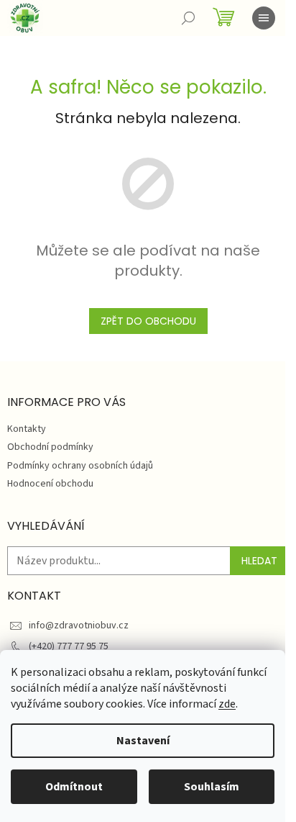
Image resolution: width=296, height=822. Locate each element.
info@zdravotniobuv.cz (79, 625)
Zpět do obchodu (148, 321)
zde (227, 704)
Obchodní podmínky (50, 447)
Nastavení (143, 741)
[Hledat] (188, 18)
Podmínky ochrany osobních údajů (80, 466)
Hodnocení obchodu (50, 484)
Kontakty (26, 429)
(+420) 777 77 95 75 (68, 646)
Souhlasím (211, 787)
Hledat (259, 561)
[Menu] (263, 18)
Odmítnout (74, 787)
